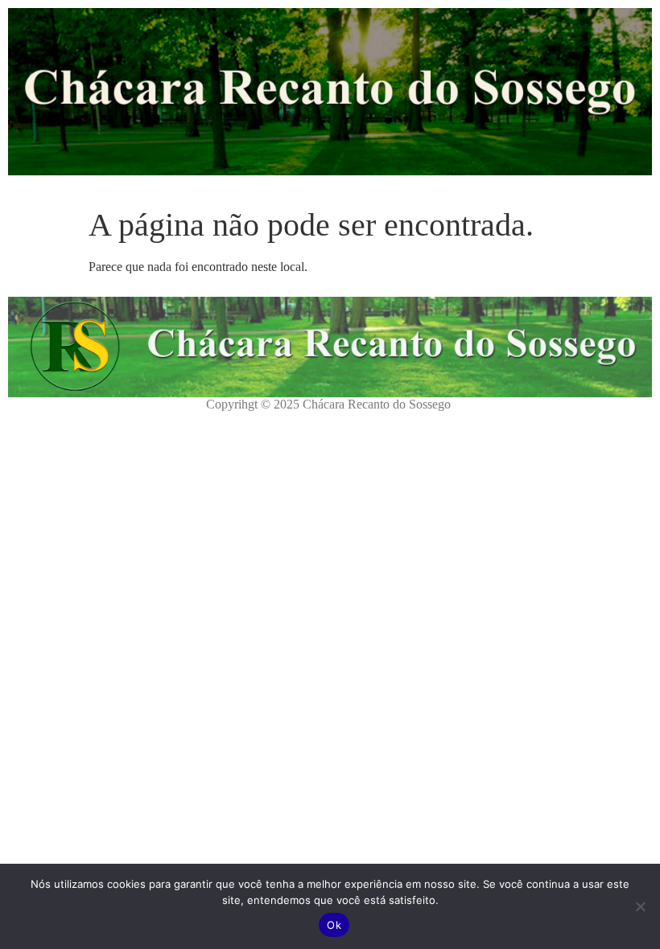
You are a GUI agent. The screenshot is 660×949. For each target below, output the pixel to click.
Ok (334, 924)
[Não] (640, 906)
